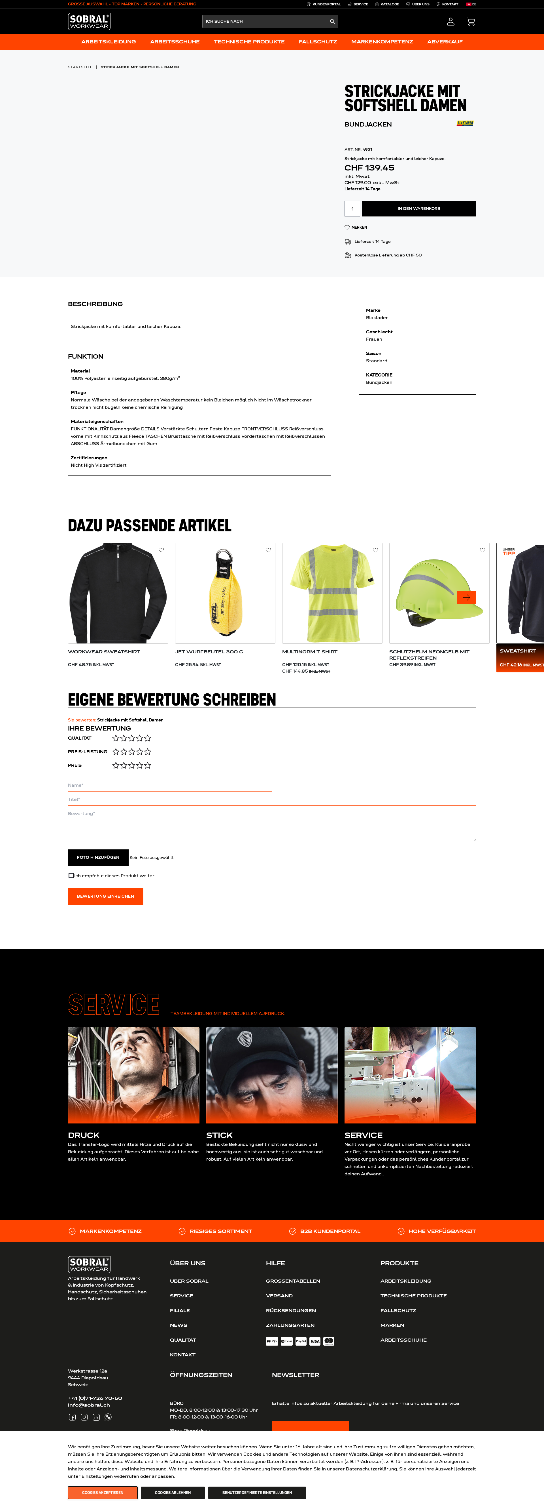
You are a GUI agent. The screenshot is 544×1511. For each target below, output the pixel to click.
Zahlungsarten (290, 1325)
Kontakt (183, 1355)
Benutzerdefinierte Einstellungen (257, 1493)
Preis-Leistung (87, 752)
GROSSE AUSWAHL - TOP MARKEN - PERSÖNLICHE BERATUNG (132, 4)
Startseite (80, 67)
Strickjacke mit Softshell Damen (140, 67)
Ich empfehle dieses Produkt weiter (114, 875)
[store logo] (89, 21)
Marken (392, 1325)
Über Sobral (189, 1281)
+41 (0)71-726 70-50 (95, 1398)
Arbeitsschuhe (404, 1340)
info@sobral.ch (89, 1405)
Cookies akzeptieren (102, 1493)
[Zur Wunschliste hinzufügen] (161, 550)
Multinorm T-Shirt (309, 652)
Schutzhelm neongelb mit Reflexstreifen (429, 655)
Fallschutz (398, 1310)
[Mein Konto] (451, 21)
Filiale (180, 1310)
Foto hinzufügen (98, 857)
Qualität (80, 738)
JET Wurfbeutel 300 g (209, 652)
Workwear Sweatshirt (104, 652)
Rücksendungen (291, 1310)
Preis (75, 765)
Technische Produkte (414, 1296)
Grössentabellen (293, 1281)
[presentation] (466, 597)
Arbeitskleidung (406, 1281)
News (178, 1325)
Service (181, 1296)
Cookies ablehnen (173, 1493)
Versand (279, 1296)
